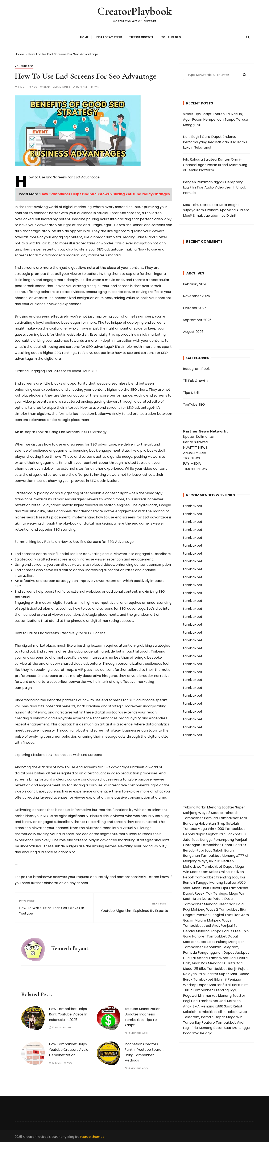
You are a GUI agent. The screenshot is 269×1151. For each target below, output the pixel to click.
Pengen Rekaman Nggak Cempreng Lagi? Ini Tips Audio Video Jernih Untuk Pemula (214, 187)
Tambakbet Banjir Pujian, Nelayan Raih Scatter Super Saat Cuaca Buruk (216, 974)
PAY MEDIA (192, 463)
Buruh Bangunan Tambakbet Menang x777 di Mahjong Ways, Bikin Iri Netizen (215, 856)
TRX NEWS (191, 458)
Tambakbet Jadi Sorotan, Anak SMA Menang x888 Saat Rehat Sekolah (213, 1006)
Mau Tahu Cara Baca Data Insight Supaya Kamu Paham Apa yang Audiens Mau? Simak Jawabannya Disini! (216, 210)
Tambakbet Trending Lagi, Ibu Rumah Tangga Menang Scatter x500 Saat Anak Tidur (214, 882)
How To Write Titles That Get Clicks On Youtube (51, 911)
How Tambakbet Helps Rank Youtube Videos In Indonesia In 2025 (68, 1014)
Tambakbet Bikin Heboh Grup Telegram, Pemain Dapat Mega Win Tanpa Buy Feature (215, 1017)
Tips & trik (191, 392)
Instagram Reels (109, 37)
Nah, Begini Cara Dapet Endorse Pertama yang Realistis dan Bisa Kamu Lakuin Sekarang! (215, 142)
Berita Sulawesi (195, 442)
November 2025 (196, 296)
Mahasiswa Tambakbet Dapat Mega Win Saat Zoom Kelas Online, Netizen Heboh (213, 872)
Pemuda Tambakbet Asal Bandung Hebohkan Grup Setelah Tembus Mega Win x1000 (215, 823)
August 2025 (193, 331)
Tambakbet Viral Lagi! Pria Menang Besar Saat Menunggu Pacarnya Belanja (216, 1028)
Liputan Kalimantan (199, 436)
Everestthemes (92, 1136)
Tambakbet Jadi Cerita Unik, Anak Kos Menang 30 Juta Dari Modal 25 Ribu (215, 963)
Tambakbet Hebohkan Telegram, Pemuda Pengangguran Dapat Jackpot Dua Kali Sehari (216, 952)
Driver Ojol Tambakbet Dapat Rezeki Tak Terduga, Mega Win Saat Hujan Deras (216, 893)
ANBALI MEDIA (194, 452)
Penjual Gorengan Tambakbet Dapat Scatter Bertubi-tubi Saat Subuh (215, 845)
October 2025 (195, 308)
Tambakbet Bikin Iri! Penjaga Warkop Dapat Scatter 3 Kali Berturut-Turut (215, 985)
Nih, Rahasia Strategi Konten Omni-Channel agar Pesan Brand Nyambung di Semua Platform (215, 165)
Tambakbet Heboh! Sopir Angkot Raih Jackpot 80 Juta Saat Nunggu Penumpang (214, 834)
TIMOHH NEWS (195, 469)
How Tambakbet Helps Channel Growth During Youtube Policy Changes (105, 194)
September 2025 (197, 320)
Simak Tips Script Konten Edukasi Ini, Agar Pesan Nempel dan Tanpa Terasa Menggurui (215, 119)
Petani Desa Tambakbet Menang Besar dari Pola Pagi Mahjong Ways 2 (213, 904)
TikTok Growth (141, 37)
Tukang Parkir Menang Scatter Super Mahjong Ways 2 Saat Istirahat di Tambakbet (214, 812)
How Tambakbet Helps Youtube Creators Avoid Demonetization (68, 1049)
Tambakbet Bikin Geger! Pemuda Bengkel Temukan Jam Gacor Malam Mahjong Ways (216, 915)
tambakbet (192, 506)
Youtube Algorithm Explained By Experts (134, 910)
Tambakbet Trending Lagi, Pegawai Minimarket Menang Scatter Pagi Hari (214, 995)
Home (84, 37)
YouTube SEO (171, 37)
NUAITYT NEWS (195, 447)
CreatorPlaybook (134, 11)
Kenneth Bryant (90, 87)
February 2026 (195, 284)
